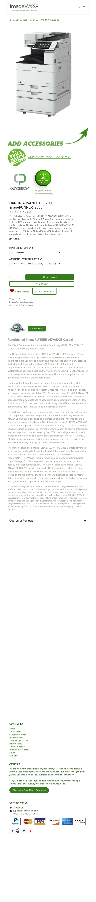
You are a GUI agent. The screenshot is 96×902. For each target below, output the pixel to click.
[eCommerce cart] (79, 7)
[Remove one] (12, 277)
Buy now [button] (43, 284)
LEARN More (36, 328)
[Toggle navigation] (84, 7)
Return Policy (15, 743)
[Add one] (21, 277)
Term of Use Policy (18, 740)
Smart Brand (15, 731)
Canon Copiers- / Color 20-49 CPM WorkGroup (35, 20)
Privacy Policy (16, 737)
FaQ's (12, 752)
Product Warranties (18, 749)
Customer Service (17, 734)
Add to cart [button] (51, 277)
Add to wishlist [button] (22, 291)
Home (12, 728)
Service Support (17, 746)
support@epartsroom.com (25, 810)
